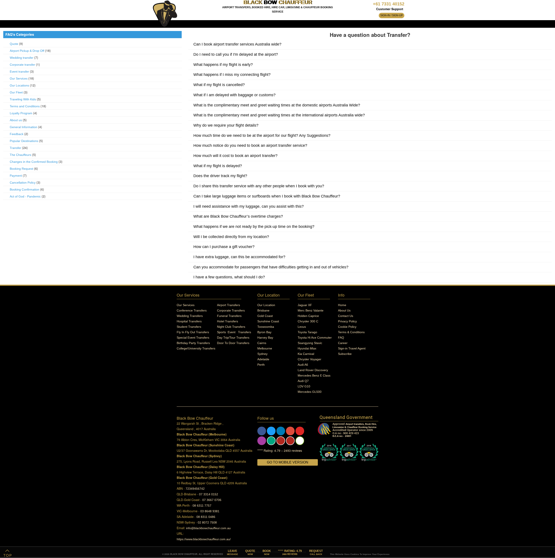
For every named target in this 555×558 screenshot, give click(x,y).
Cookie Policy (347, 326)
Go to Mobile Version (287, 462)
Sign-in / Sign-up (391, 15)
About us (16, 120)
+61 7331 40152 (388, 4)
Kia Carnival (306, 354)
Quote (14, 44)
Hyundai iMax (307, 348)
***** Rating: (290, 552)
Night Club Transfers (231, 326)
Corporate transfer (22, 64)
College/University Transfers (196, 348)
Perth (261, 364)
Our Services (19, 78)
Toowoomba (265, 326)
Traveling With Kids (23, 99)
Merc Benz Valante (310, 310)
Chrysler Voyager (309, 359)
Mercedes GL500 (310, 391)
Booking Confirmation (24, 189)
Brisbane (263, 310)
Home (342, 305)
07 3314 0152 (208, 494)
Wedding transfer (21, 57)
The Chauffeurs (20, 155)
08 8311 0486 (205, 517)
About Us (344, 310)
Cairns (261, 343)
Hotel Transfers (227, 321)
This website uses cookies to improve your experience (360, 554)
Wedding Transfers (190, 316)
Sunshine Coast (268, 321)
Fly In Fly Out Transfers (193, 332)
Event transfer (19, 71)
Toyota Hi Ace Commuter (315, 337)
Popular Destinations (24, 141)
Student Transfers (189, 326)
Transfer (15, 148)
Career (343, 343)
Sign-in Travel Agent (352, 348)
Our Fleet (16, 92)
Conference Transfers (192, 310)
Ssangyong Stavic (310, 343)
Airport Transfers (228, 305)
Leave (232, 552)
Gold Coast (265, 316)
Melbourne (264, 348)
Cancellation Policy (23, 182)
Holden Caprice (308, 316)
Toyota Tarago (307, 332)
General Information (23, 127)
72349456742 (195, 488)
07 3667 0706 (211, 500)
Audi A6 (303, 364)
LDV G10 (304, 386)
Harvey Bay (265, 337)
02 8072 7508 (207, 522)
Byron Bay (264, 332)
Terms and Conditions (25, 106)
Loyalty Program (21, 113)
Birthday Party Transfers (193, 343)
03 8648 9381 (209, 511)
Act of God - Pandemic (25, 196)
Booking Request (21, 168)
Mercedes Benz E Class (314, 375)
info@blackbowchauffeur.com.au (208, 528)
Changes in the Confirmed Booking (34, 161)
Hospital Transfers (189, 321)
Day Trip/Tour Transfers (233, 337)
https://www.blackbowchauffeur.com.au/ (204, 539)
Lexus (302, 326)
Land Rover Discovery (313, 370)
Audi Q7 (303, 381)
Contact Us (345, 316)
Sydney (262, 354)
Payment (16, 175)
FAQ (341, 337)
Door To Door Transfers (233, 343)
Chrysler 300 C (308, 321)
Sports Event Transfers (234, 332)
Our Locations (19, 85)
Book (267, 552)
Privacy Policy (347, 321)
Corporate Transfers (231, 310)
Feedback (16, 134)
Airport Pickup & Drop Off (27, 50)
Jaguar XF (305, 305)
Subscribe (345, 354)
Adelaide (263, 359)
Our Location (266, 305)
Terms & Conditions (351, 332)
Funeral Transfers (229, 316)
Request (316, 552)
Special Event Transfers (193, 337)
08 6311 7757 (202, 505)
